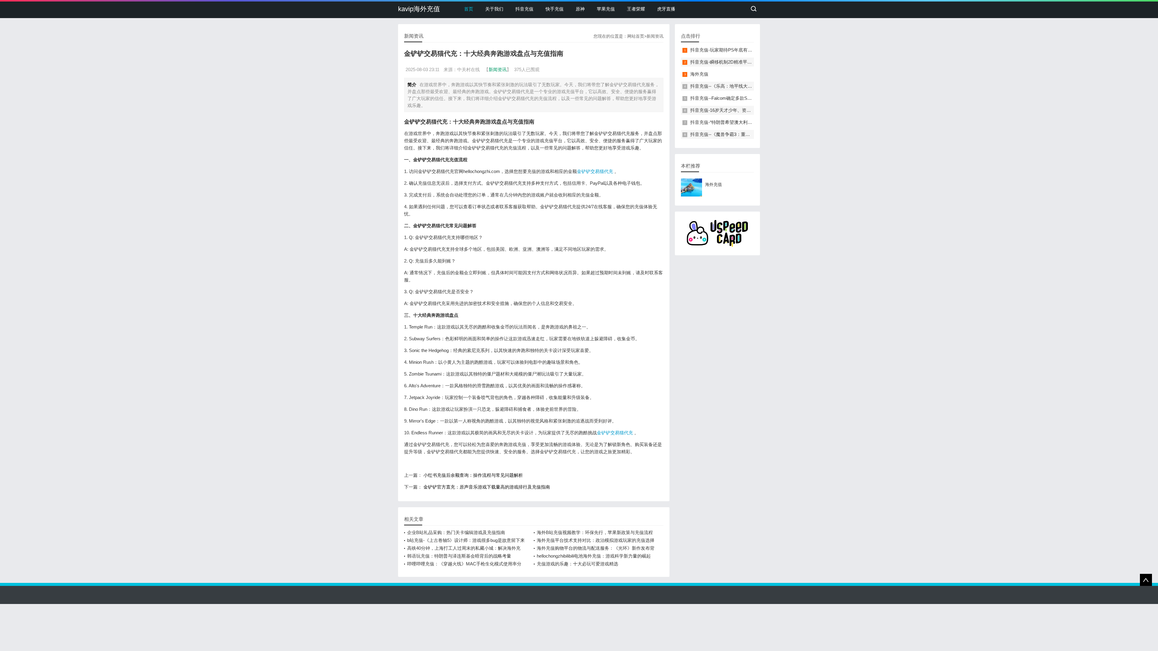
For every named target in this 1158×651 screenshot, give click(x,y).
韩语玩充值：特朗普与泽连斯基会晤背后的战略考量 (459, 555)
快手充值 (555, 8)
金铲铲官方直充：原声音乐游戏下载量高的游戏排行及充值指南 (486, 486)
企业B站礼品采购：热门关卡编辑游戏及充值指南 (456, 532)
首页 (468, 8)
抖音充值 (524, 8)
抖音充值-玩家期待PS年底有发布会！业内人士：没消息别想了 (752, 49)
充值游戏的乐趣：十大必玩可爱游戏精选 (577, 563)
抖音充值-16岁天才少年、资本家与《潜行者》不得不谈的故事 (752, 110)
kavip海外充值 (419, 9)
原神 (580, 8)
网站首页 (635, 36)
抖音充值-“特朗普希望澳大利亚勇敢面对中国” (735, 122)
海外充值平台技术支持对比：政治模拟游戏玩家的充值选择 (595, 540)
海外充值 (699, 74)
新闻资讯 (655, 36)
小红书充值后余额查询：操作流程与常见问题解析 (473, 475)
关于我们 (494, 8)
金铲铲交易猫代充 (595, 171)
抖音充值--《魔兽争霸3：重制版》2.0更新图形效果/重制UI (748, 134)
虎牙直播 (666, 8)
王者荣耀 (636, 8)
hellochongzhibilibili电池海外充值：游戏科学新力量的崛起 (594, 555)
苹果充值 (606, 8)
